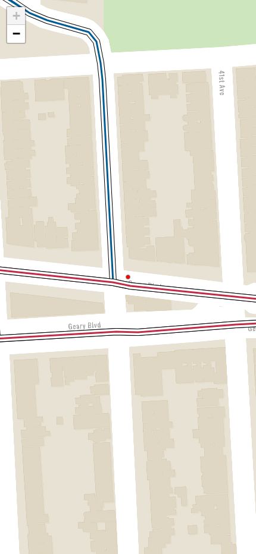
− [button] (16, 33)
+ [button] (16, 15)
